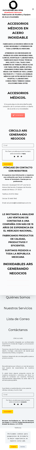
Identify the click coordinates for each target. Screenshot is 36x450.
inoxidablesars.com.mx (11, 208)
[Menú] (33, 9)
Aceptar (13, 446)
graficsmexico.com (25, 208)
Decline (22, 446)
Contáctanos (19, 115)
